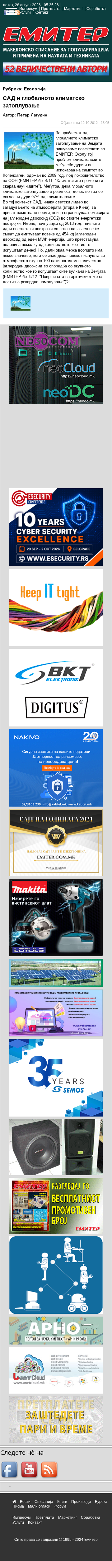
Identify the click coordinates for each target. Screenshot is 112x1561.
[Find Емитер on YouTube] (30, 1470)
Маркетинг (73, 9)
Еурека (101, 1502)
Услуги (25, 12)
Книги (62, 1502)
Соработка (96, 9)
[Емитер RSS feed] (50, 1470)
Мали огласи (39, 1506)
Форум (60, 1506)
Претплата (51, 9)
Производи (81, 1502)
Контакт (42, 12)
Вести (25, 1502)
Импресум (28, 9)
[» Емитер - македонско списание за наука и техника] (56, 41)
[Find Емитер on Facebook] (10, 1470)
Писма (18, 1506)
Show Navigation (10, 13)
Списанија (44, 1502)
